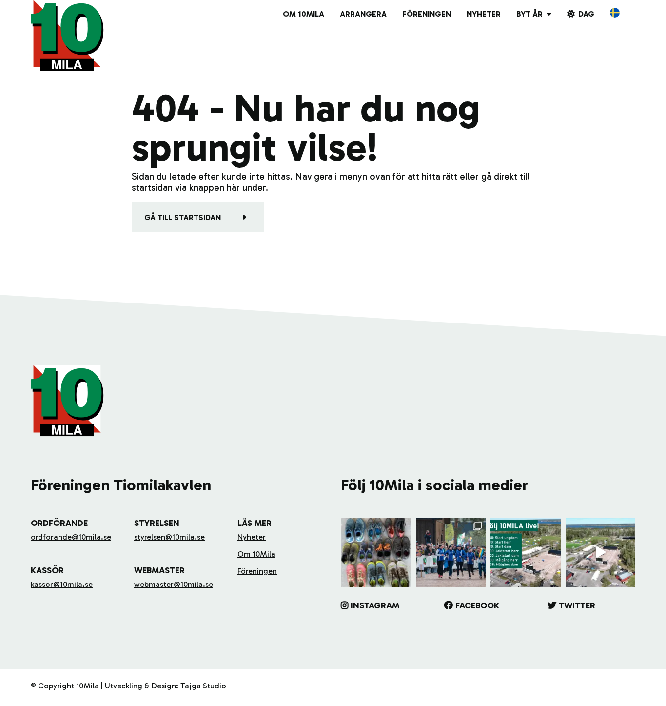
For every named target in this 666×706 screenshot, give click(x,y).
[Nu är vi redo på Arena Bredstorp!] (601, 553)
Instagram (375, 605)
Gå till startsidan (182, 217)
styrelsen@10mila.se (169, 537)
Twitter (577, 605)
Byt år (529, 14)
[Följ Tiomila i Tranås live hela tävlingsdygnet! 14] (525, 553)
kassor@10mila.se (62, 584)
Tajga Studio (203, 685)
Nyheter (484, 14)
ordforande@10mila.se (71, 537)
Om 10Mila (303, 14)
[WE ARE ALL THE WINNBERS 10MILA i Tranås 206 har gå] (451, 553)
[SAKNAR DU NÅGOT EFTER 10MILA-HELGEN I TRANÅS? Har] (376, 553)
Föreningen (426, 14)
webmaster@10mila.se (173, 584)
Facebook (477, 605)
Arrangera (363, 14)
